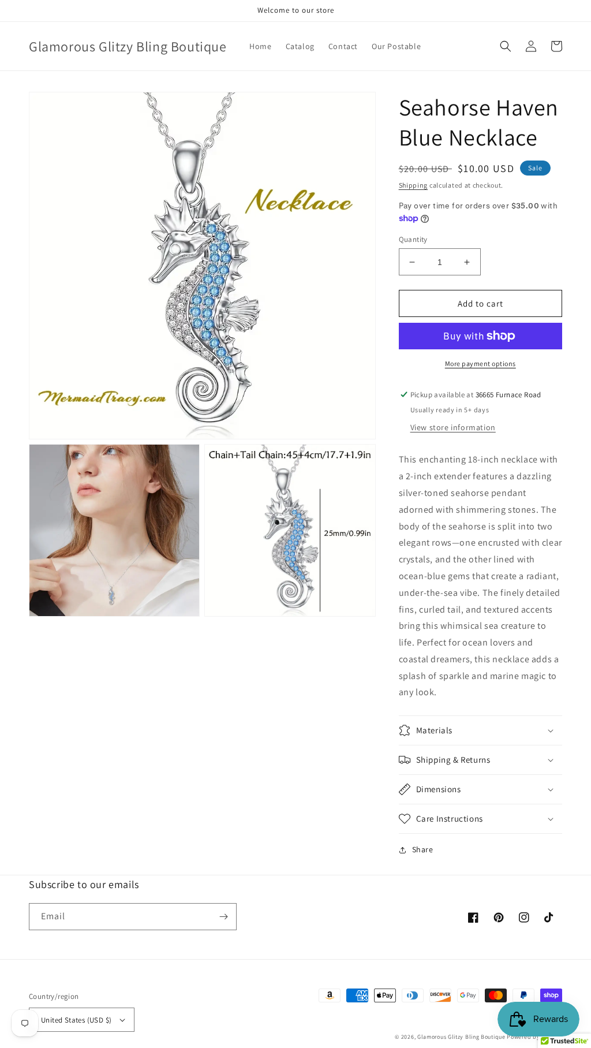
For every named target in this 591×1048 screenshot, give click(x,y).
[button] (505, 46)
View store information (453, 427)
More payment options (480, 363)
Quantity (413, 239)
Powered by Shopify (534, 1036)
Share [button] (422, 849)
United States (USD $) (76, 1020)
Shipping (413, 185)
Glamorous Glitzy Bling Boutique (462, 1036)
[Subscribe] (223, 916)
